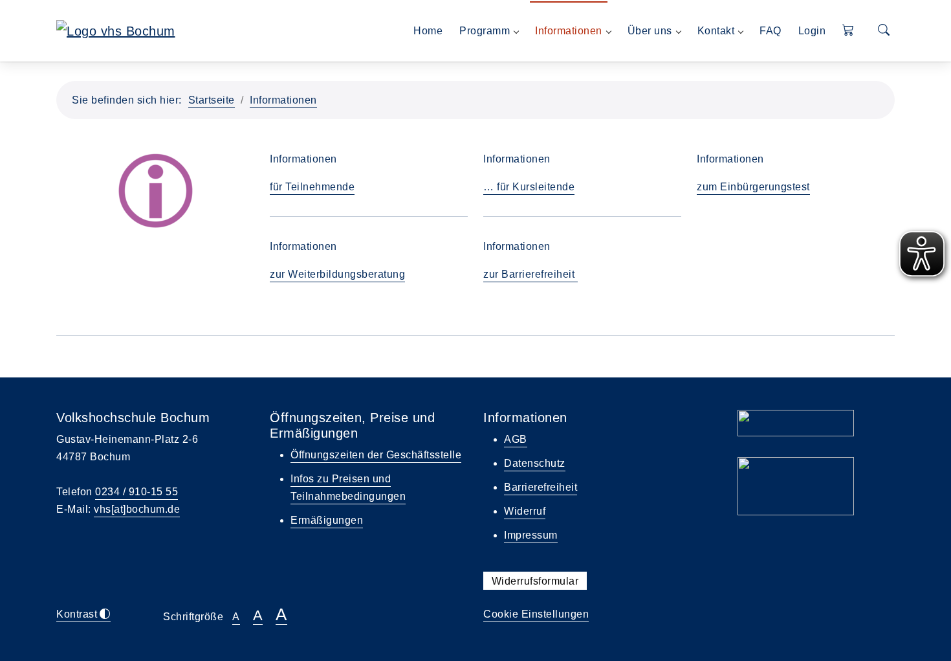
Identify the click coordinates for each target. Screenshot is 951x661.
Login (812, 30)
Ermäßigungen (326, 520)
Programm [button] (484, 30)
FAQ (771, 30)
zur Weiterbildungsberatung (337, 274)
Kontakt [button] (716, 30)
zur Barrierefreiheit (530, 274)
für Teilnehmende (312, 186)
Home (428, 30)
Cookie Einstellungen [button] (536, 614)
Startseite (211, 100)
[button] (848, 31)
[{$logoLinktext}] (115, 30)
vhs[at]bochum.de (137, 509)
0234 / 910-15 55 (136, 491)
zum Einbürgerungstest (753, 186)
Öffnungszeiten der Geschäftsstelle (375, 454)
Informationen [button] (568, 30)
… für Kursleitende (528, 186)
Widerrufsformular (535, 581)
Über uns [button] (650, 30)
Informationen (283, 100)
